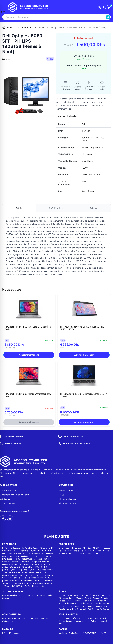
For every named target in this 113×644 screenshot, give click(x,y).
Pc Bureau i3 (86, 551)
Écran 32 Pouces (89, 601)
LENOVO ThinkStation (44, 595)
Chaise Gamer (75, 633)
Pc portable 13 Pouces (29, 575)
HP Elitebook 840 (26, 564)
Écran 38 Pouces (74, 603)
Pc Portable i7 (19, 553)
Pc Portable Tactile (18, 578)
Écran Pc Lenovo (95, 606)
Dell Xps (39, 572)
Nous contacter (7, 503)
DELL (4, 633)
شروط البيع (5, 499)
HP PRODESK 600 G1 (77, 553)
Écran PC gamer (66, 595)
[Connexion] (104, 7)
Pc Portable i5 (41, 564)
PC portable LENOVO (27, 551)
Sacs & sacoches (34, 553)
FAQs (61, 494)
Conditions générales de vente (14, 494)
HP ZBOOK (41, 551)
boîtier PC (102, 633)
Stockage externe (81, 621)
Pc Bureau (76, 548)
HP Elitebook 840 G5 (11, 559)
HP (9, 633)
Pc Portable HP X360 (37, 578)
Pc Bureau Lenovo (71, 551)
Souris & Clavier (101, 618)
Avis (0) (93, 208)
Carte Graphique (9, 618)
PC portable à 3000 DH (21, 583)
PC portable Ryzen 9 (14, 572)
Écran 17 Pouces (81, 595)
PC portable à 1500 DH (30, 580)
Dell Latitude (26, 559)
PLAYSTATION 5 (89, 633)
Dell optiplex (93, 553)
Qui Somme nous (8, 490)
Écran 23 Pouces (92, 598)
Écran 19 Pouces (97, 595)
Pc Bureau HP (99, 551)
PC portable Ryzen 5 (27, 570)
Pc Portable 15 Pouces (41, 556)
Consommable (65, 618)
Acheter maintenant (29, 355)
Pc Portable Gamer (30, 548)
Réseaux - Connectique (82, 618)
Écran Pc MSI (72, 609)
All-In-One (87, 548)
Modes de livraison (68, 499)
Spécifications (56, 208)
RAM (31, 618)
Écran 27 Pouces (74, 601)
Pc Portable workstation (35, 586)
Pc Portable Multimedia (20, 556)
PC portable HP (46, 548)
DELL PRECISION (26, 595)
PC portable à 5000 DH (13, 586)
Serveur (5, 598)
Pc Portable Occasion (11, 548)
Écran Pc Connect (101, 609)
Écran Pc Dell (81, 606)
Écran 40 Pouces (90, 603)
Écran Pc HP (68, 606)
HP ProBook (29, 572)
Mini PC (96, 548)
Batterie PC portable (20, 562)
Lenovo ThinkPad (9, 564)
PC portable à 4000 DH (43, 583)
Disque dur (39, 618)
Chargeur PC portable (40, 562)
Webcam (94, 621)
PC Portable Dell (9, 551)
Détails (19, 208)
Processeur (23, 618)
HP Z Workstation (9, 595)
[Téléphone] (99, 7)
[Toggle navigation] (4, 7)
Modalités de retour (68, 503)
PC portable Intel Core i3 (32, 567)
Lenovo (16, 633)
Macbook (38, 559)
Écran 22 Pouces (76, 598)
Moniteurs (63, 633)
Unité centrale (64, 548)
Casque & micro (65, 621)
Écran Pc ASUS (86, 609)
